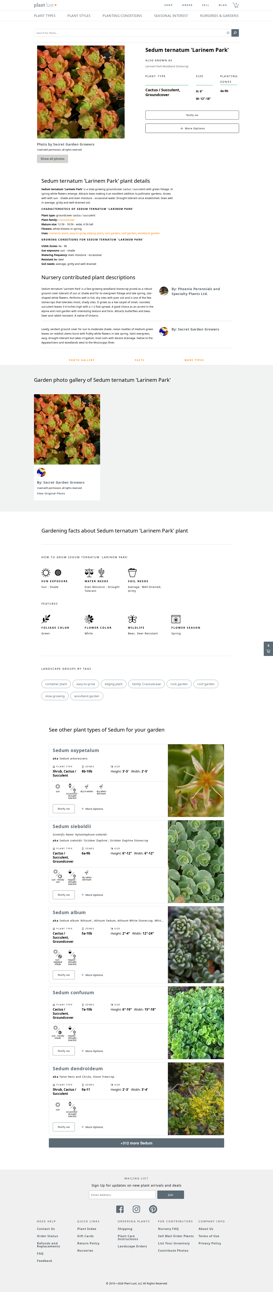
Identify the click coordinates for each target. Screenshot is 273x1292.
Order (187, 5)
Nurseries (85, 1251)
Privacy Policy (210, 1243)
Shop (168, 5)
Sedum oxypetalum (76, 750)
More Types (194, 360)
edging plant (95, 233)
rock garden (112, 233)
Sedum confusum (73, 992)
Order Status (47, 1236)
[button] (228, 33)
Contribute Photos (173, 1251)
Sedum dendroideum (78, 1068)
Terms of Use (209, 1236)
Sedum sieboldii (72, 826)
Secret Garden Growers (64, 482)
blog (223, 5)
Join (170, 1195)
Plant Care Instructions (128, 1237)
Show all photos (52, 159)
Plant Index (86, 1229)
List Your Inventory (174, 1243)
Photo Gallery (82, 360)
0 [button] (236, 3)
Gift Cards (85, 1236)
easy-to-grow (78, 233)
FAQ (40, 1253)
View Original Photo (51, 493)
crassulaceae (66, 220)
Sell (205, 5)
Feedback (44, 1261)
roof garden (128, 233)
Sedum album (69, 912)
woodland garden (149, 233)
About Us (206, 1229)
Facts (139, 360)
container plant (58, 233)
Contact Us (46, 1229)
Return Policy (88, 1243)
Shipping (125, 1229)
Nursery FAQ (168, 1229)
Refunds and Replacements (48, 1244)
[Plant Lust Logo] (45, 5)
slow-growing (55, 696)
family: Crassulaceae (146, 684)
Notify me (192, 115)
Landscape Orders (132, 1246)
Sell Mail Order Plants (176, 1236)
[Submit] (235, 33)
